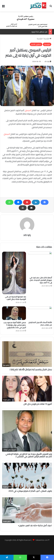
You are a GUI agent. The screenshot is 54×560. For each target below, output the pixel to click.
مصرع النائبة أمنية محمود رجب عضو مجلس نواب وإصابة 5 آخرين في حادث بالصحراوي (14, 325)
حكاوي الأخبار (36, 44)
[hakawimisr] (38, 6)
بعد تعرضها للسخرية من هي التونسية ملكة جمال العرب (15, 298)
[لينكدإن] (36, 202)
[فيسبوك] (44, 202)
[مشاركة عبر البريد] (31, 207)
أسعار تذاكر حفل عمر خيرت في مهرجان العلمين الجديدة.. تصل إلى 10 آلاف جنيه (41, 280)
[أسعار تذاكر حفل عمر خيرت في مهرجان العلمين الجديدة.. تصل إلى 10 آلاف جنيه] (40, 263)
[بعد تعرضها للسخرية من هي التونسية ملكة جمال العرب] (14, 273)
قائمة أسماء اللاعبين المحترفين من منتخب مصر (40, 324)
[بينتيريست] (27, 202)
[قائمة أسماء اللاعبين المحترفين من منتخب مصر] (40, 313)
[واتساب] (9, 202)
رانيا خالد (46, 61)
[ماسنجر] (18, 202)
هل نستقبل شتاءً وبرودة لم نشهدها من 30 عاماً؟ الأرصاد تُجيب (25, 31)
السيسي (28, 110)
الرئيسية (47, 38)
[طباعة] (23, 207)
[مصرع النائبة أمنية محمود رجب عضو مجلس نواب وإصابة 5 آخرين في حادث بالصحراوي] (14, 313)
